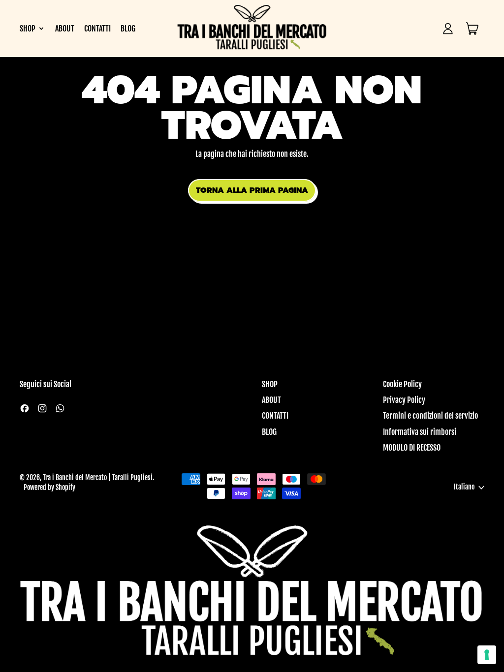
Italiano (464, 487)
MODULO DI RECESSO (412, 448)
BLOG (128, 28)
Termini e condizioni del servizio (430, 416)
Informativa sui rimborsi (419, 432)
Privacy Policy (404, 400)
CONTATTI (97, 28)
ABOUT (64, 28)
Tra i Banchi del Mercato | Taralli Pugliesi (98, 477)
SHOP (270, 384)
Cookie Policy (402, 384)
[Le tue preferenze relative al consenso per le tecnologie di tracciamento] (486, 654)
